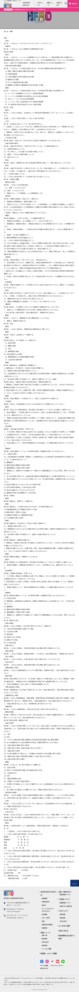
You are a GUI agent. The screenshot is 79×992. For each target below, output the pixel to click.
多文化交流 (45, 942)
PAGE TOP (74, 884)
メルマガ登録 (44, 965)
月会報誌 (44, 914)
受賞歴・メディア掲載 (48, 953)
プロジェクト (40, 4)
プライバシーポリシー (57, 965)
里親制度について (65, 903)
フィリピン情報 (46, 949)
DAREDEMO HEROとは (26, 4)
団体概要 (44, 898)
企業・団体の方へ (65, 892)
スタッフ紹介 (46, 918)
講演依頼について (65, 894)
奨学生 (44, 905)
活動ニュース (49, 4)
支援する (74, 4)
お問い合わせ (59, 4)
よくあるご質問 (64, 926)
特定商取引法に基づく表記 (66, 937)
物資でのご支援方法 (66, 906)
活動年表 (44, 928)
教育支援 (44, 939)
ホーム (6, 31)
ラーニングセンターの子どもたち (48, 910)
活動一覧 (44, 935)
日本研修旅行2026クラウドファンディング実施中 (24, 9)
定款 (43, 921)
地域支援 (44, 945)
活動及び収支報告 (47, 925)
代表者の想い (46, 902)
